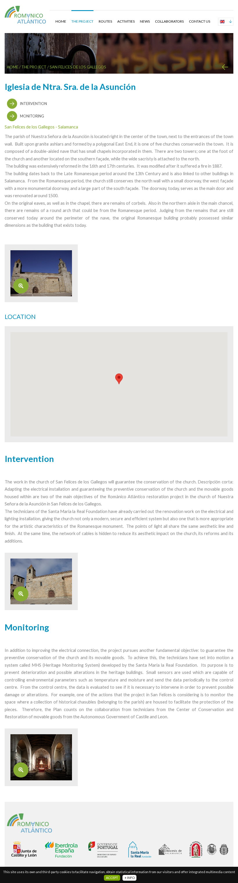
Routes (105, 21)
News (145, 21)
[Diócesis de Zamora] (198, 849)
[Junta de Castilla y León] (28, 849)
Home (60, 21)
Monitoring (32, 116)
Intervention (33, 103)
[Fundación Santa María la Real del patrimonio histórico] (143, 849)
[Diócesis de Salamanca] (174, 849)
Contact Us (199, 21)
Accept (112, 878)
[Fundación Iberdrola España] (66, 849)
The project (82, 21)
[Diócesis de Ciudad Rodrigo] (225, 849)
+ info (130, 878)
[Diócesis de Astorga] (213, 849)
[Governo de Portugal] (108, 849)
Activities (126, 21)
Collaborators (169, 21)
